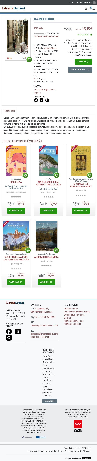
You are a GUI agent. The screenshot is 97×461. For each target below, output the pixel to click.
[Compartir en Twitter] (42, 100)
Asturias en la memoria (46, 257)
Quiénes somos (71, 308)
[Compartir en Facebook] (36, 100)
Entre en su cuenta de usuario (81, 2)
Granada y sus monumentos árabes (81, 185)
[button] (86, 8)
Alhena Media (50, 48)
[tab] (9, 111)
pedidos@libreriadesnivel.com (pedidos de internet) (44, 335)
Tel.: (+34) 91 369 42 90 (45, 317)
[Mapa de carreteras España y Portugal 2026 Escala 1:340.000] (48, 161)
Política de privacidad (73, 320)
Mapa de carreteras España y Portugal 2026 (48, 183)
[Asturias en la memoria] (46, 236)
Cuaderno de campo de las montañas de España (16, 258)
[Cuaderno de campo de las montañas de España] (16, 236)
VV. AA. (39, 28)
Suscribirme (49, 401)
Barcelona (16, 182)
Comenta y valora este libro (46, 36)
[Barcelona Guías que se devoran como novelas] (16, 161)
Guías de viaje (41, 89)
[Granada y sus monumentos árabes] (81, 161)
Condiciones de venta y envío (77, 311)
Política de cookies (72, 323)
